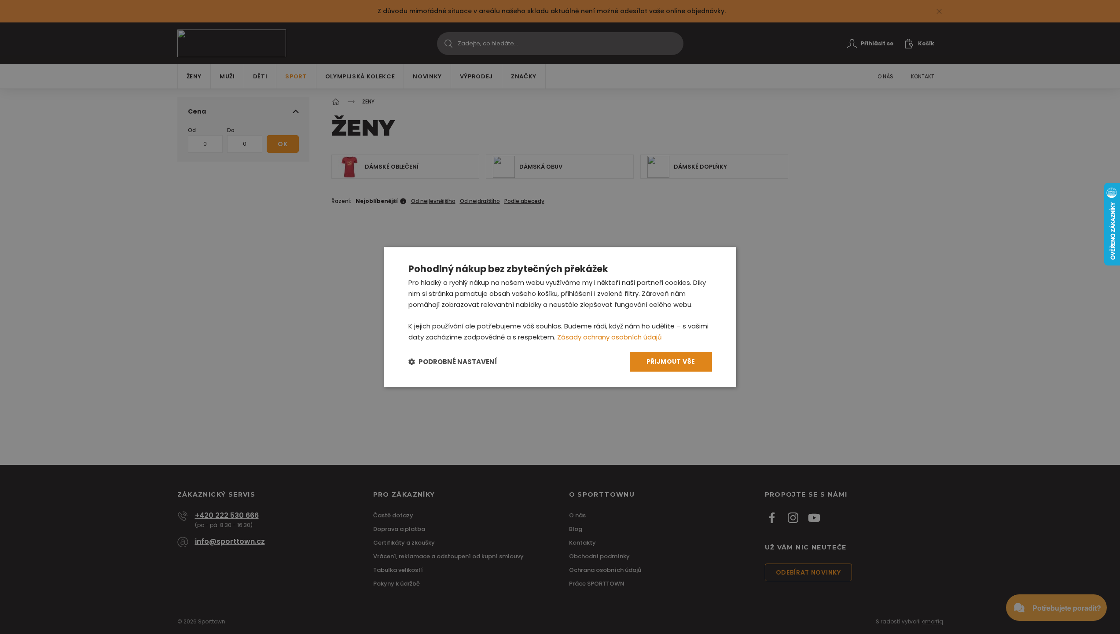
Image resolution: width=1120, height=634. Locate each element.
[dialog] (560, 317)
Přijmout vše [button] (670, 361)
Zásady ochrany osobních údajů (609, 337)
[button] (452, 362)
